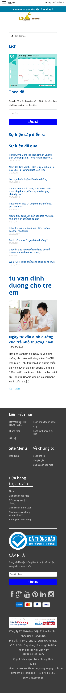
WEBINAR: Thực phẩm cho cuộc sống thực (32, 261)
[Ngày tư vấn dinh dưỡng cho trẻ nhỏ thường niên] (33, 331)
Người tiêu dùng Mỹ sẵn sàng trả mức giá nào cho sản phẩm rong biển (31, 217)
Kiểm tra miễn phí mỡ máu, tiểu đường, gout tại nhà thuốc (29, 229)
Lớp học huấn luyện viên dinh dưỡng (28, 179)
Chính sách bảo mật (43, 465)
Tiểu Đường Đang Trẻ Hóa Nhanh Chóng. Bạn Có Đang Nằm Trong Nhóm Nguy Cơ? (31, 156)
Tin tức (12, 491)
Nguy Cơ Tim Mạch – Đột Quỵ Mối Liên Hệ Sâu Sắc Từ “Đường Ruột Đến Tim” (31, 168)
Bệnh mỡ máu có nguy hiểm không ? (28, 240)
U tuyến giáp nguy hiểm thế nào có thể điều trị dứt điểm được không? (29, 251)
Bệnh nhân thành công (44, 422)
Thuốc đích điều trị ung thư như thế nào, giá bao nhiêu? (30, 205)
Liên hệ (12, 438)
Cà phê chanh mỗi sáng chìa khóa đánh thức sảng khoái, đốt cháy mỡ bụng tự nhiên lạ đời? (30, 191)
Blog (35, 426)
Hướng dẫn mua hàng (20, 519)
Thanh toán (15, 431)
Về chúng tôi (39, 456)
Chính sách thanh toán (20, 507)
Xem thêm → (16, 388)
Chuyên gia (38, 460)
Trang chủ (14, 456)
